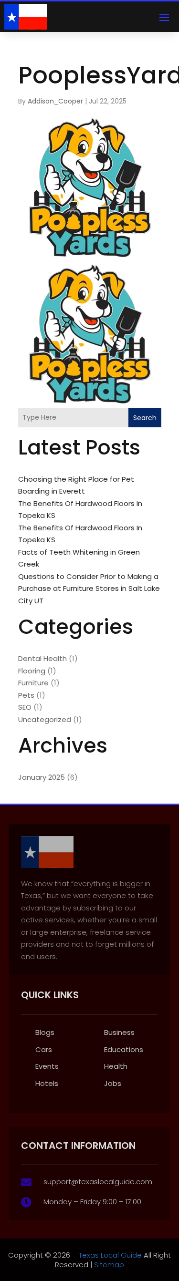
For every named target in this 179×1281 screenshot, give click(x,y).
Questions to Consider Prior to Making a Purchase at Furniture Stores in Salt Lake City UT (89, 588)
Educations (123, 1049)
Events (47, 1066)
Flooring (31, 671)
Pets (26, 695)
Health (115, 1066)
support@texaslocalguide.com (97, 1182)
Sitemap (109, 1265)
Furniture (33, 683)
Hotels (46, 1083)
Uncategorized (44, 719)
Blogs (44, 1032)
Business (119, 1032)
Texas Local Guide (109, 1255)
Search (145, 418)
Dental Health (42, 658)
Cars (43, 1049)
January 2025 (41, 777)
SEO (25, 707)
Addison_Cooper (55, 101)
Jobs (112, 1083)
